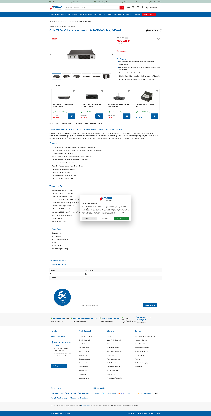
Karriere (109, 336)
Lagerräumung (84, 378)
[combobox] (92, 7)
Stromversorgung (84, 359)
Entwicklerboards (84, 340)
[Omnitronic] (153, 31)
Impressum (139, 366)
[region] (81, 59)
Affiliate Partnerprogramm (143, 363)
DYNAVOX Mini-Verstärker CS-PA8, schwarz (118, 105)
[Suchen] (122, 7)
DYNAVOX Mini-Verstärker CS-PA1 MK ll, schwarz (91, 105)
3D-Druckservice (112, 370)
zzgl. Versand (126, 44)
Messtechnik (83, 363)
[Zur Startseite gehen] (55, 7)
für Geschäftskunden (114, 359)
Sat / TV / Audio (84, 351)
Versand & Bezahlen (142, 347)
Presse (109, 344)
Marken (137, 359)
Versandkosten (85, 406)
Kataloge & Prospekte (114, 351)
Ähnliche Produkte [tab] (55, 86)
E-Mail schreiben (59, 336)
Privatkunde (154, 8)
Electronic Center (113, 347)
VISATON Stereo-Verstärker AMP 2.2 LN (145, 105)
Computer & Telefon (85, 336)
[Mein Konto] (142, 7)
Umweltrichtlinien (140, 344)
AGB (158, 413)
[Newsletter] (128, 7)
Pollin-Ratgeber (112, 363)
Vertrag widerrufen (59, 366)
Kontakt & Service (141, 340)
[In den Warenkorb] (71, 116)
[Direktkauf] (133, 7)
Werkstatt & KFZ (84, 355)
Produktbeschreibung (59, 264)
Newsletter (110, 355)
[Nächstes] (112, 54)
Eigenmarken (111, 374)
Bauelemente (83, 366)
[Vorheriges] (50, 54)
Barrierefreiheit (140, 355)
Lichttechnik (83, 344)
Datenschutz (91, 308)
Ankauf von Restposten (114, 378)
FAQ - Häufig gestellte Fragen (145, 336)
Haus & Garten (84, 347)
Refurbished (83, 370)
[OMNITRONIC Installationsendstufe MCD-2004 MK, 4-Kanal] (81, 54)
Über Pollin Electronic (114, 340)
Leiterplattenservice (113, 366)
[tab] (54, 123)
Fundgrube (82, 374)
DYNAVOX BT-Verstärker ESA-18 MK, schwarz (63, 105)
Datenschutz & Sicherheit (146, 413)
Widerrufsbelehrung (141, 351)
